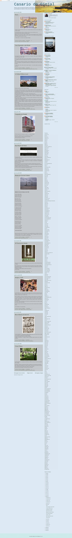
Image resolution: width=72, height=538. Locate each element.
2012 (46, 492)
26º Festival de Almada (21, 243)
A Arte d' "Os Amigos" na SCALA (49, 81)
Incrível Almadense (47, 297)
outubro (47, 500)
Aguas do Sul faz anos (48, 65)
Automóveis (46, 170)
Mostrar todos (56, 87)
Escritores (46, 247)
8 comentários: (28, 139)
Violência (46, 468)
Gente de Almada (24, 170)
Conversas (27, 309)
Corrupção (46, 216)
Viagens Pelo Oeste (48, 25)
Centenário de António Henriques (50, 76)
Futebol (46, 274)
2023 (46, 477)
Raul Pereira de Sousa (21, 145)
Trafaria (46, 456)
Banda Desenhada (47, 174)
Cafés (19, 309)
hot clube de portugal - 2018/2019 (50, 119)
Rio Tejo (36, 68)
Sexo (45, 429)
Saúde (45, 423)
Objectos (46, 351)
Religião (46, 409)
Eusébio (46, 251)
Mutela (45, 346)
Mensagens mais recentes (19, 373)
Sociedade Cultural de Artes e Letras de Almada (50, 80)
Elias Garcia (46, 246)
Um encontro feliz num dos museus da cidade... (50, 26)
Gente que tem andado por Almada (50, 62)
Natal (45, 347)
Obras (45, 352)
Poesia (45, 382)
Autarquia (46, 169)
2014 (46, 489)
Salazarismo (46, 421)
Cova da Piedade (47, 218)
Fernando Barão (47, 262)
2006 (46, 530)
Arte (21, 68)
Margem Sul (46, 322)
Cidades (22, 309)
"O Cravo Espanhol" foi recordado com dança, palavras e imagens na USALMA (50, 85)
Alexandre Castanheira (48, 146)
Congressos (46, 212)
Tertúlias (46, 448)
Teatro (29, 272)
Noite (45, 350)
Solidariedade (46, 439)
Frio (45, 273)
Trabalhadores (47, 453)
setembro (47, 501)
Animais (46, 156)
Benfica (46, 180)
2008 (46, 527)
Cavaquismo (46, 199)
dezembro (47, 497)
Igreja (45, 294)
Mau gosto (46, 327)
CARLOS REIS (47, 91)
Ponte (45, 387)
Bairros (46, 173)
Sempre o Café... (19, 277)
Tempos (46, 447)
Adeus (45, 140)
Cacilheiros (46, 188)
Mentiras (46, 329)
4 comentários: (28, 67)
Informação (46, 299)
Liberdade (46, 310)
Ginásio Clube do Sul (47, 280)
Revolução (46, 412)
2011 (46, 493)
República (46, 410)
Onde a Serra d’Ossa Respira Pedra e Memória (50, 95)
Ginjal (45, 281)
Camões (46, 192)
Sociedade (46, 434)
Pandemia (46, 363)
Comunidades (46, 211)
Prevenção (46, 397)
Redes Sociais (46, 405)
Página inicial (30, 373)
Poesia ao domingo (48, 59)
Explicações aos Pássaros (48, 252)
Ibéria (45, 293)
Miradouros (46, 334)
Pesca (45, 377)
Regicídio (46, 406)
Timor (45, 450)
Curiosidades (46, 227)
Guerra (45, 285)
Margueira (46, 323)
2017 (46, 485)
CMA (45, 206)
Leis (45, 309)
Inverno (46, 300)
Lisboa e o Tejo (47, 104)
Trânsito (46, 458)
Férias (19, 41)
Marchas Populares (47, 321)
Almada (20, 68)
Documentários (47, 240)
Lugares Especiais (47, 316)
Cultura (46, 226)
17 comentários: (28, 308)
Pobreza (46, 380)
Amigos (46, 153)
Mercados (46, 330)
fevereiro (47, 524)
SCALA (45, 424)
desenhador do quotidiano (49, 113)
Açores (45, 139)
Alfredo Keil (46, 147)
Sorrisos (46, 441)
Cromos (46, 224)
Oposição (46, 357)
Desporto (46, 233)
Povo (45, 393)
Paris (45, 364)
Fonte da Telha (47, 269)
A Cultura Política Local (21, 74)
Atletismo (46, 168)
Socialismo (46, 433)
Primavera (46, 398)
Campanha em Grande (21, 114)
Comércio (24, 309)
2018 (46, 484)
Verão (45, 463)
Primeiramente (47, 107)
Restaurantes (46, 411)
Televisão (46, 446)
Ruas (45, 416)
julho (47, 504)
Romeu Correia (47, 415)
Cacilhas (46, 187)
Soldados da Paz (47, 436)
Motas (45, 339)
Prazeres (25, 41)
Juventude (46, 306)
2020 (46, 481)
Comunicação (46, 210)
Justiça (45, 305)
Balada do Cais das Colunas (22, 175)
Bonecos (46, 185)
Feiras (45, 259)
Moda (45, 335)
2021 (46, 480)
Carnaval (46, 197)
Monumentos (46, 336)
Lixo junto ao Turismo (48, 71)
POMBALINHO (47, 73)
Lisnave (46, 312)
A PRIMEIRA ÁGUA (47, 56)
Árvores (46, 164)
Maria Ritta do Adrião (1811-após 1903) (50, 105)
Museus (33, 68)
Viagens (28, 41)
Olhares (46, 353)
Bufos (45, 186)
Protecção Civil (47, 400)
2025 (46, 474)
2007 (46, 528)
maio (47, 520)
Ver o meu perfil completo (52, 17)
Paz (45, 370)
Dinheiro (46, 238)
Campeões (46, 193)
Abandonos (46, 134)
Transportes (46, 459)
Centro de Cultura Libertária (49, 67)
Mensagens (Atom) (20, 374)
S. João (45, 417)
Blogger (41, 536)
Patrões (46, 369)
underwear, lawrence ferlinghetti (49, 98)
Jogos (45, 303)
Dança (45, 228)
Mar (21, 41)
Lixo (45, 315)
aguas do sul (47, 64)
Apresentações (47, 159)
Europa (46, 250)
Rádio (45, 404)
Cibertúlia (46, 100)
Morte (45, 338)
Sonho (45, 440)
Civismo (46, 205)
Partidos (22, 140)
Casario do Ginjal (34, 4)
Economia (46, 241)
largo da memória (47, 21)
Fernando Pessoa (47, 263)
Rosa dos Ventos (47, 58)
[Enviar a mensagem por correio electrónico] (31, 40)
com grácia (46, 119)
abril (47, 521)
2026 (46, 473)
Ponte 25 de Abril (47, 388)
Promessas (46, 399)
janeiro (47, 525)
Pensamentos (46, 374)
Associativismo (47, 167)
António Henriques (47, 157)
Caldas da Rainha (47, 191)
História (28, 170)
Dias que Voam (47, 97)
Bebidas (46, 176)
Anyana (46, 158)
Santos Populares (47, 422)
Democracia (46, 229)
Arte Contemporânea (26, 68)
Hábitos (46, 286)
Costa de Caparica (47, 217)
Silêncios (46, 430)
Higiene (46, 288)
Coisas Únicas (18, 346)
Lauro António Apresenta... (49, 116)
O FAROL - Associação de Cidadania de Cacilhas (50, 70)
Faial (45, 256)
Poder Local (25, 140)
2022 (46, 478)
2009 (46, 496)
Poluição (46, 386)
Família (45, 257)
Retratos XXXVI (47, 74)
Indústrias (46, 298)
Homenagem (46, 291)
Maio (45, 317)
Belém (45, 179)
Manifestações (47, 318)
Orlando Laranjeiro (47, 358)
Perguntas (46, 376)
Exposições (30, 68)
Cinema (46, 204)
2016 (46, 486)
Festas (22, 272)
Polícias (46, 383)
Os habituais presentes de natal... (49, 32)
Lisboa (46, 91)
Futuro (45, 275)
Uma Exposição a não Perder (22, 45)
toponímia (46, 452)
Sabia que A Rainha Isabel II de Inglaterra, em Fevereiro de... (51, 110)
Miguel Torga (46, 333)
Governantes (46, 282)
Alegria (45, 144)
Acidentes (46, 138)
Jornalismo (46, 304)
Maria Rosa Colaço (47, 324)
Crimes (45, 221)
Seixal (45, 427)
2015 (46, 488)
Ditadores (46, 239)
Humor (45, 292)
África (45, 141)
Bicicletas (46, 181)
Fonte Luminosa (47, 270)
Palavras (46, 362)
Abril (45, 135)
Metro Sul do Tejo (47, 332)
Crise (45, 222)
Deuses (46, 235)
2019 (46, 482)
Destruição (46, 234)
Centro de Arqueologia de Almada (49, 200)
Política (29, 140)
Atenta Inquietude (47, 55)
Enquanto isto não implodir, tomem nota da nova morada (50, 102)
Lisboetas (46, 109)
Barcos (45, 175)
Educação (46, 244)
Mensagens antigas (39, 373)
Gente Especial (30, 370)
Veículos (46, 462)
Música (45, 345)
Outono (46, 359)
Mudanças (46, 340)
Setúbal (46, 428)
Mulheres (46, 341)
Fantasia (46, 258)
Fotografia (26, 370)
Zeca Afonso (46, 469)
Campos (46, 194)
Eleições (20, 140)
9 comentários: (28, 40)
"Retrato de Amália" (48, 29)
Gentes (30, 309)
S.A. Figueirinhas (47, 418)
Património (46, 368)
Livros (31, 170)
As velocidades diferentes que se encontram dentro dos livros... (49, 22)
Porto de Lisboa (47, 391)
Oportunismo (46, 356)
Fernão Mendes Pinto (47, 264)
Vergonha (46, 464)
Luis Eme (51, 13)
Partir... (17, 15)
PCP (45, 371)
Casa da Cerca (46, 198)
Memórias (46, 328)
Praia (23, 41)
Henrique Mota (47, 287)
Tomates (46, 451)
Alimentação (46, 150)
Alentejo (46, 145)
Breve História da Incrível (22, 314)
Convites (46, 215)
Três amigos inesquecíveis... (49, 77)
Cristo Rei (46, 223)
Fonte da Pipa (46, 268)
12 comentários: (27, 369)
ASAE (45, 165)
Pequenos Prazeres (47, 375)
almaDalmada (47, 61)
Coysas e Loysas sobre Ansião (49, 94)
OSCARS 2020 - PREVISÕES (49, 116)
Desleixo (46, 232)
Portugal (46, 392)
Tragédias (46, 457)
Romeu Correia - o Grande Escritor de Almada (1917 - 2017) (50, 83)
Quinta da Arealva (47, 403)
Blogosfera (46, 182)
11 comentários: (28, 169)
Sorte (45, 442)
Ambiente (46, 152)
